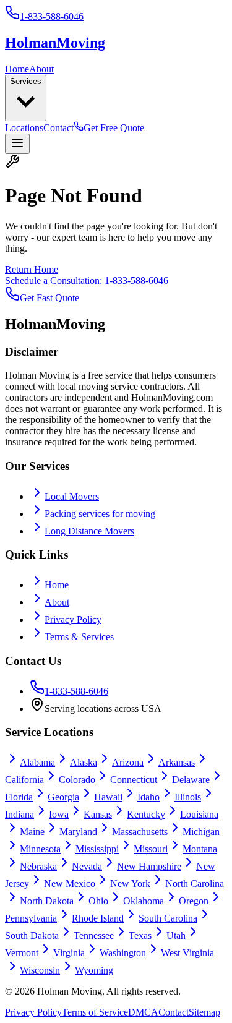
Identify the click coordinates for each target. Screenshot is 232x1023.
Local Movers (72, 496)
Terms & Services (79, 636)
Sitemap (204, 1012)
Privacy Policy (73, 619)
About (41, 69)
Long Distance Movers (89, 531)
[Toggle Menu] (17, 144)
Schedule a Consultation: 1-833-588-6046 (86, 280)
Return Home (31, 269)
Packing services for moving (100, 513)
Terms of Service (95, 1012)
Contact (58, 127)
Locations (24, 127)
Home (17, 69)
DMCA (143, 1012)
